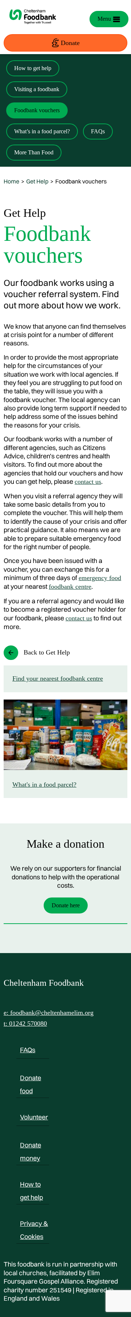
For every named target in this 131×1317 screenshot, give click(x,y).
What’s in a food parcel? (42, 131)
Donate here (66, 905)
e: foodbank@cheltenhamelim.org (49, 1012)
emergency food (100, 577)
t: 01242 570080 (25, 1023)
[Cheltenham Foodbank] (33, 28)
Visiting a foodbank (36, 89)
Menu (104, 19)
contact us (88, 481)
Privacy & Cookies (34, 1224)
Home (11, 181)
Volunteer (34, 1117)
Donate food (30, 1079)
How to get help (32, 68)
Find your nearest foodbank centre (57, 678)
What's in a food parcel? (44, 784)
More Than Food (33, 152)
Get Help (37, 181)
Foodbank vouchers (37, 110)
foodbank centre (70, 586)
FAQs (98, 131)
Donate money (30, 1146)
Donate (70, 42)
